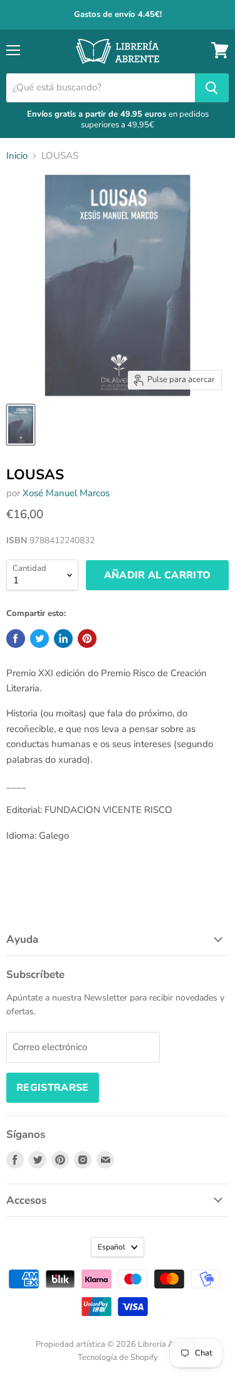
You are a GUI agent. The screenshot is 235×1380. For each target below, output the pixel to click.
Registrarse (52, 1088)
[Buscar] (212, 87)
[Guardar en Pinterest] (87, 638)
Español (111, 1247)
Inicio (17, 156)
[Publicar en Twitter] (39, 638)
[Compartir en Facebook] (15, 638)
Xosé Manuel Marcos (66, 493)
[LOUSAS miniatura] (20, 425)
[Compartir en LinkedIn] (63, 638)
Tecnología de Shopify (118, 1357)
